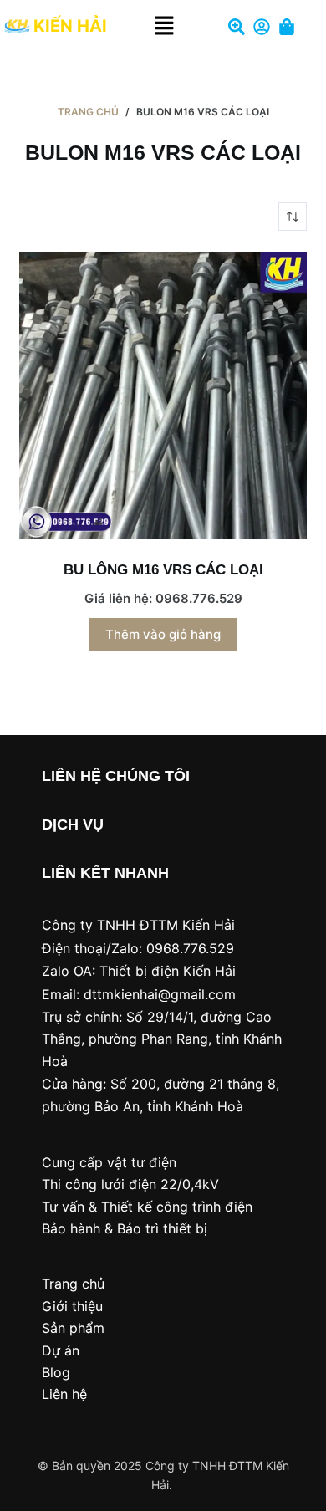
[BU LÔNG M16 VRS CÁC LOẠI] (162, 395)
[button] (164, 26)
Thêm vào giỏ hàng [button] (163, 634)
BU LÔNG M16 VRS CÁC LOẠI (163, 570)
